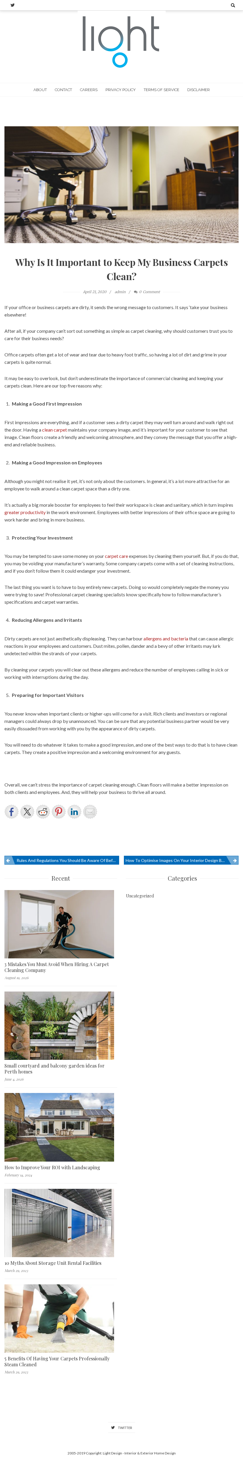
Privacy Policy (120, 90)
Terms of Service (161, 90)
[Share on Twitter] (27, 812)
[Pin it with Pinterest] (59, 812)
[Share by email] (90, 812)
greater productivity (25, 512)
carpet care (116, 556)
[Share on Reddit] (43, 812)
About (40, 90)
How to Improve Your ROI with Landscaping (52, 1167)
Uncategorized (140, 896)
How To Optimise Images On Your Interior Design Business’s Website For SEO (182, 860)
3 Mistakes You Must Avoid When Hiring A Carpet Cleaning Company (56, 967)
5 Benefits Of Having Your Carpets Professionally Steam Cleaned (57, 1361)
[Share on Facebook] (11, 812)
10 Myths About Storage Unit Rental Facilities (52, 1263)
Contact (63, 90)
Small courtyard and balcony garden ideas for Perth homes (54, 1069)
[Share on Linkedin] (74, 812)
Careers (88, 90)
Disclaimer (198, 90)
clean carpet (54, 429)
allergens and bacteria (165, 638)
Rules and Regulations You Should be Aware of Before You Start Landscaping (68, 860)
